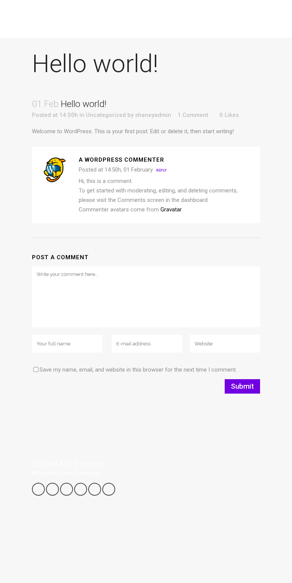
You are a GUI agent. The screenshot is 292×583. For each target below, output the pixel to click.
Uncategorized (106, 115)
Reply (161, 170)
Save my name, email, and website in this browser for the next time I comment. (138, 369)
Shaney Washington (79, 473)
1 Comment (193, 115)
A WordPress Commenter (121, 159)
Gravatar (170, 209)
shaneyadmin (153, 115)
